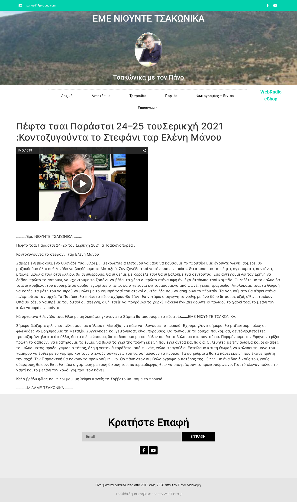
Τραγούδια (137, 96)
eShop (270, 99)
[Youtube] (275, 5)
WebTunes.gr (173, 494)
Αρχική (67, 96)
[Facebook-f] (267, 5)
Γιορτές (171, 96)
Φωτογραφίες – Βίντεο (215, 96)
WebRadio (270, 92)
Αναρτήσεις (101, 96)
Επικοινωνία (147, 108)
